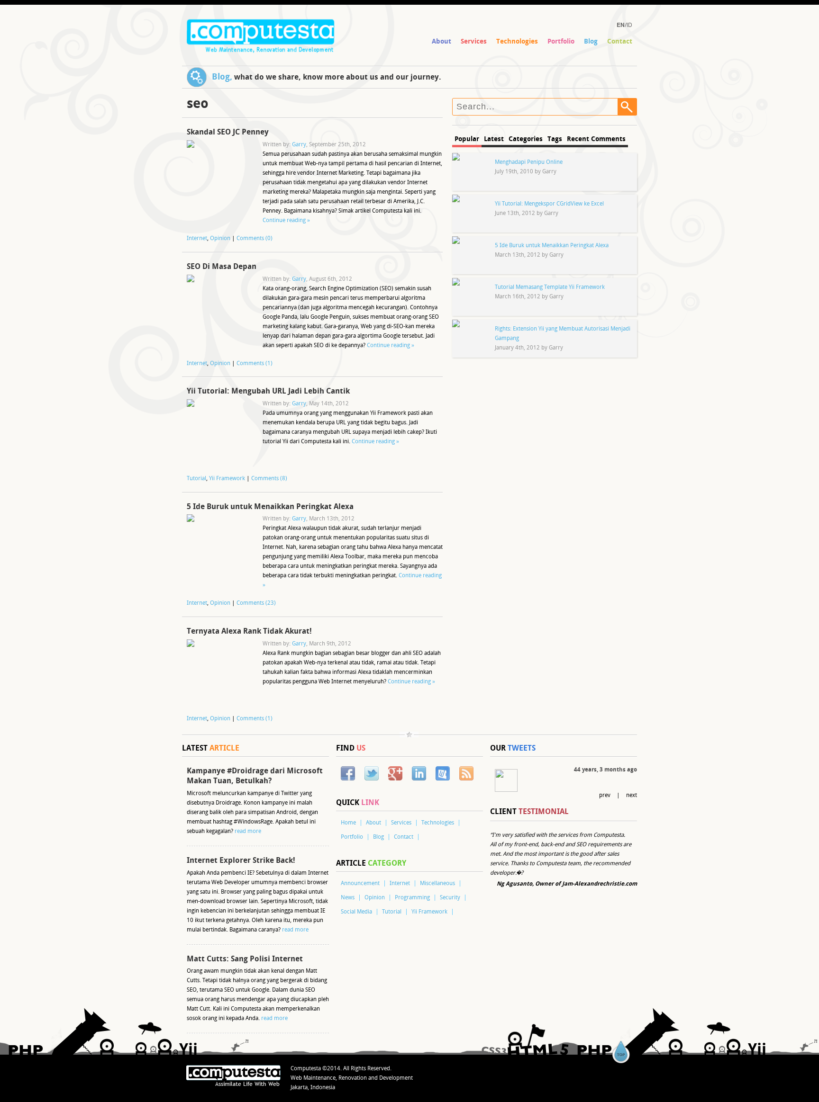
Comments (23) (256, 603)
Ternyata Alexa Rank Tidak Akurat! (249, 631)
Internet (197, 238)
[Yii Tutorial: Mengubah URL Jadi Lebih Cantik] (220, 432)
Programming (412, 898)
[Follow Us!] (371, 773)
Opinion (220, 238)
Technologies (517, 41)
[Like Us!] (348, 773)
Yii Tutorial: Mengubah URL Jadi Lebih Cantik (268, 391)
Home (348, 823)
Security (450, 898)
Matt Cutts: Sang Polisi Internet (245, 959)
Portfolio (560, 41)
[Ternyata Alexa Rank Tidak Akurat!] (220, 672)
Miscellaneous (437, 883)
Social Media (356, 912)
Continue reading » (286, 220)
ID (629, 24)
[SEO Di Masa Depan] (220, 308)
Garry (299, 145)
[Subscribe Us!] (466, 773)
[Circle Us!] (395, 773)
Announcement (360, 883)
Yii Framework (227, 478)
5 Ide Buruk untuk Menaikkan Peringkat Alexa (270, 506)
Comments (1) (255, 363)
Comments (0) (255, 238)
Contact (619, 41)
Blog (591, 41)
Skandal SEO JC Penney (228, 132)
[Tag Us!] (443, 773)
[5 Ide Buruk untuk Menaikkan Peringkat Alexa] (220, 547)
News (348, 898)
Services (474, 41)
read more (248, 831)
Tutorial (196, 478)
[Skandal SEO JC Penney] (220, 173)
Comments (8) (269, 478)
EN (621, 24)
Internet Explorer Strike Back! (241, 860)
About (441, 41)
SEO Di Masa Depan (221, 266)
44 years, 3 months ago (605, 770)
